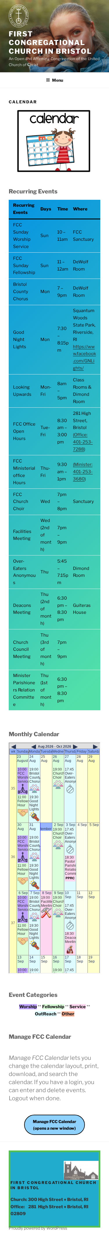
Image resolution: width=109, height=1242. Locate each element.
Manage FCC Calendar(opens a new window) (54, 1125)
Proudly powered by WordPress (38, 1228)
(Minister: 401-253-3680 (83, 472)
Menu (57, 80)
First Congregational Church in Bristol (50, 42)
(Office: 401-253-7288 (83, 442)
